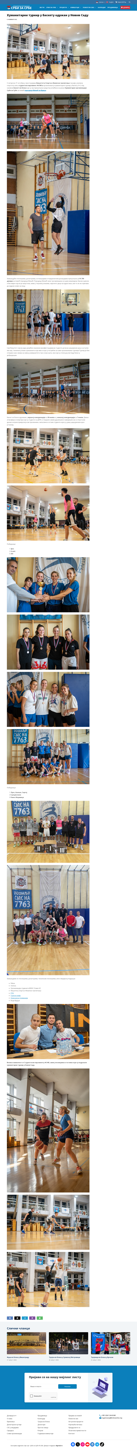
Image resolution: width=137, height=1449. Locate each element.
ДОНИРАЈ (126, 7)
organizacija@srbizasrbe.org (111, 1418)
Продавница (112, 7)
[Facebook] (10, 1318)
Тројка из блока (44, 1422)
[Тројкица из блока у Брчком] (110, 1343)
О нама (9, 1419)
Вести (42, 7)
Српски (101, 2)
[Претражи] (129, 2)
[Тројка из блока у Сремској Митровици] (68, 1343)
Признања (11, 1422)
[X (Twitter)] (17, 1318)
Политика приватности (77, 1431)
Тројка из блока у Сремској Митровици (64, 1357)
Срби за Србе (51, 7)
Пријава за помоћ (75, 1416)
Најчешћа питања (75, 1425)
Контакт (71, 1434)
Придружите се (74, 1428)
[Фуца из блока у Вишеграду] (26, 1343)
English (111, 2)
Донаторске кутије (14, 1425)
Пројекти (63, 7)
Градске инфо (16, 996)
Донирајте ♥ (11, 1416)
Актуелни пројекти (75, 1422)
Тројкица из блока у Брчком (102, 1357)
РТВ (12, 993)
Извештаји (74, 7)
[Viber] (32, 1318)
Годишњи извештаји (45, 1434)
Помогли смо (88, 7)
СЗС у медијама (13, 1428)
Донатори (41, 1425)
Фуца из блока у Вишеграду (18, 1357)
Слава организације (14, 1434)
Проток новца (43, 1428)
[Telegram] (25, 1318)
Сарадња (10, 1431)
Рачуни (40, 1431)
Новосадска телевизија (19, 998)
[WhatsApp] (40, 1318)
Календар (102, 7)
